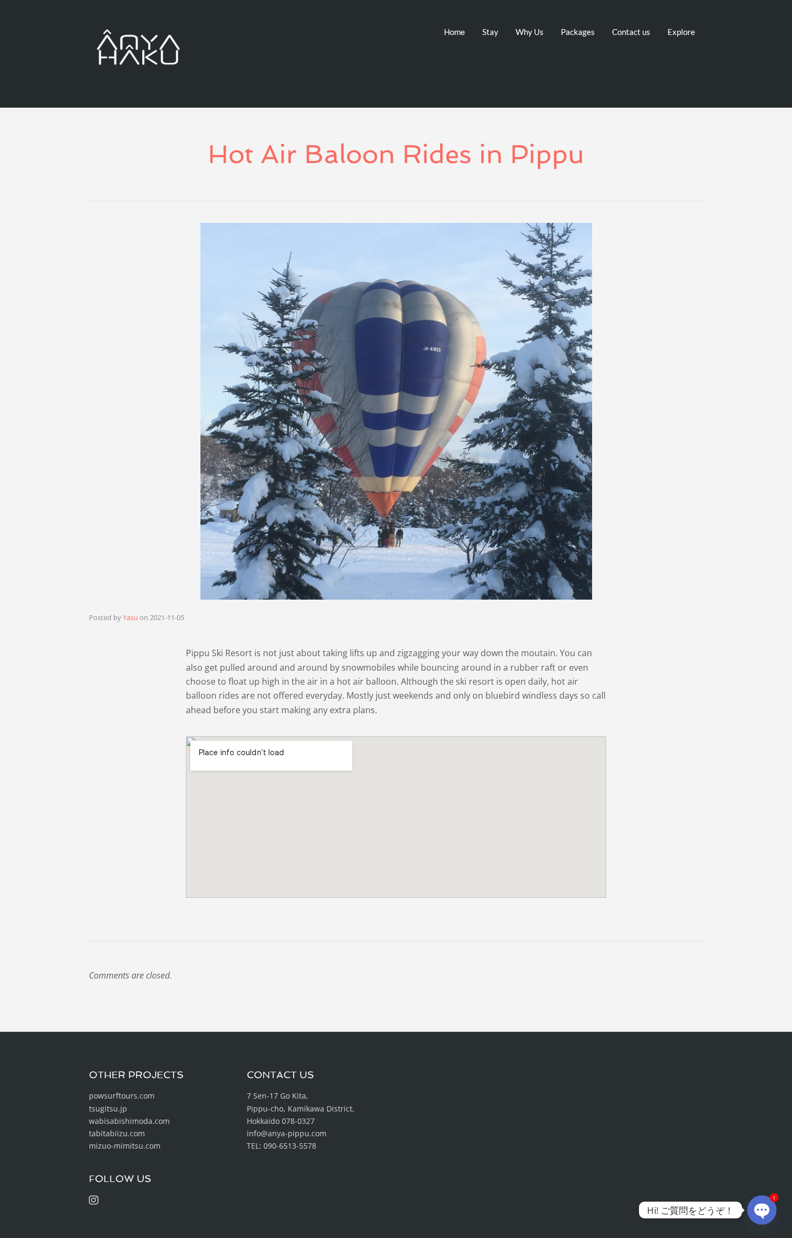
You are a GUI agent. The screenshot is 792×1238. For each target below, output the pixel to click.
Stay (490, 32)
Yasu (130, 617)
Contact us (631, 32)
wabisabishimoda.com (129, 1121)
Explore (681, 32)
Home (454, 32)
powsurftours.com (122, 1096)
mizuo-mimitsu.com (125, 1146)
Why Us (530, 32)
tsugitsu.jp (108, 1108)
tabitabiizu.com (117, 1133)
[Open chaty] (761, 1210)
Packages (578, 32)
